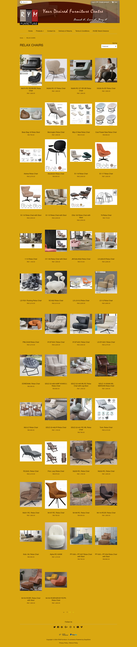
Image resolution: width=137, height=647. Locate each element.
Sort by (115, 43)
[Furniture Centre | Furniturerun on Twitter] (54, 627)
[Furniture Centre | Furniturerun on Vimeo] (81, 627)
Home (30, 31)
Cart (115, 2)
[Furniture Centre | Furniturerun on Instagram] (70, 627)
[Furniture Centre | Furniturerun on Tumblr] (74, 627)
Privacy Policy (63, 643)
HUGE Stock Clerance (101, 31)
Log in (93, 2)
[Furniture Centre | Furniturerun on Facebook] (58, 627)
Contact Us (51, 31)
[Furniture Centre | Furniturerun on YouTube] (78, 627)
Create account (104, 2)
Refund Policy (73, 643)
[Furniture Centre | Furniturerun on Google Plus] (66, 627)
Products (39, 31)
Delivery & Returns (65, 31)
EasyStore (87, 639)
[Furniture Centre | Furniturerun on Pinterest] (62, 627)
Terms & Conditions (82, 31)
